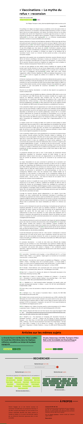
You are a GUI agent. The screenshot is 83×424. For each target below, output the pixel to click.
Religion (74, 385)
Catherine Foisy (35, 378)
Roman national (60, 387)
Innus (63, 385)
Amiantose (74, 381)
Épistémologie (46, 379)
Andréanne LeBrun (28, 380)
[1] (25, 37)
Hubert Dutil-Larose (35, 382)
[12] (30, 239)
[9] (27, 150)
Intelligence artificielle (72, 383)
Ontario (64, 379)
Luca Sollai (19, 380)
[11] (43, 227)
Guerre (45, 381)
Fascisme (74, 379)
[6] (25, 76)
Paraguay (68, 385)
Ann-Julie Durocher (10, 380)
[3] (32, 44)
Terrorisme (45, 383)
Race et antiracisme (56, 379)
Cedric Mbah (26, 382)
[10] (56, 222)
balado (64, 383)
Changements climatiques (55, 383)
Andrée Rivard (17, 386)
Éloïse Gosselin (18, 378)
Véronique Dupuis (8, 349)
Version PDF (63, 26)
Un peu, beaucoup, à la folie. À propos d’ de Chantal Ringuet (61, 339)
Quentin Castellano (54, 414)
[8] (37, 102)
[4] (47, 48)
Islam (58, 385)
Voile (69, 379)
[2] (44, 37)
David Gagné (27, 378)
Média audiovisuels (65, 381)
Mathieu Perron (36, 386)
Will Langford (9, 378)
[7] (54, 85)
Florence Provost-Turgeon (22, 384)
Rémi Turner (37, 380)
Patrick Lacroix (17, 382)
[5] (44, 71)
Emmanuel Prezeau (27, 386)
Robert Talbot (9, 382)
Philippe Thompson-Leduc (26, 19)
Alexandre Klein (48, 349)
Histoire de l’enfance (53, 381)
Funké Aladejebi (35, 384)
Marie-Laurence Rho (23, 388)
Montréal (53, 385)
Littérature (46, 385)
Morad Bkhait (10, 384)
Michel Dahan (9, 386)
